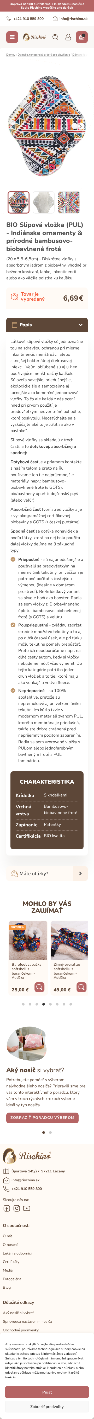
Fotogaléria (12, 1279)
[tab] (23, 1004)
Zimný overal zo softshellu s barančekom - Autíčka (65, 971)
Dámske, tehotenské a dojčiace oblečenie (44, 55)
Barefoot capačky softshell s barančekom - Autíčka (24, 971)
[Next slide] (80, 126)
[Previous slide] (13, 126)
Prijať (47, 1392)
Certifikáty (11, 1261)
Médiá (8, 1270)
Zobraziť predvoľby (47, 1406)
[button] (55, 36)
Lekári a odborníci (17, 1253)
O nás (8, 1236)
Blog (7, 1287)
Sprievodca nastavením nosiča (27, 1321)
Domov (10, 55)
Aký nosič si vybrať (18, 1312)
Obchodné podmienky (21, 1330)
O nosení (10, 1244)
